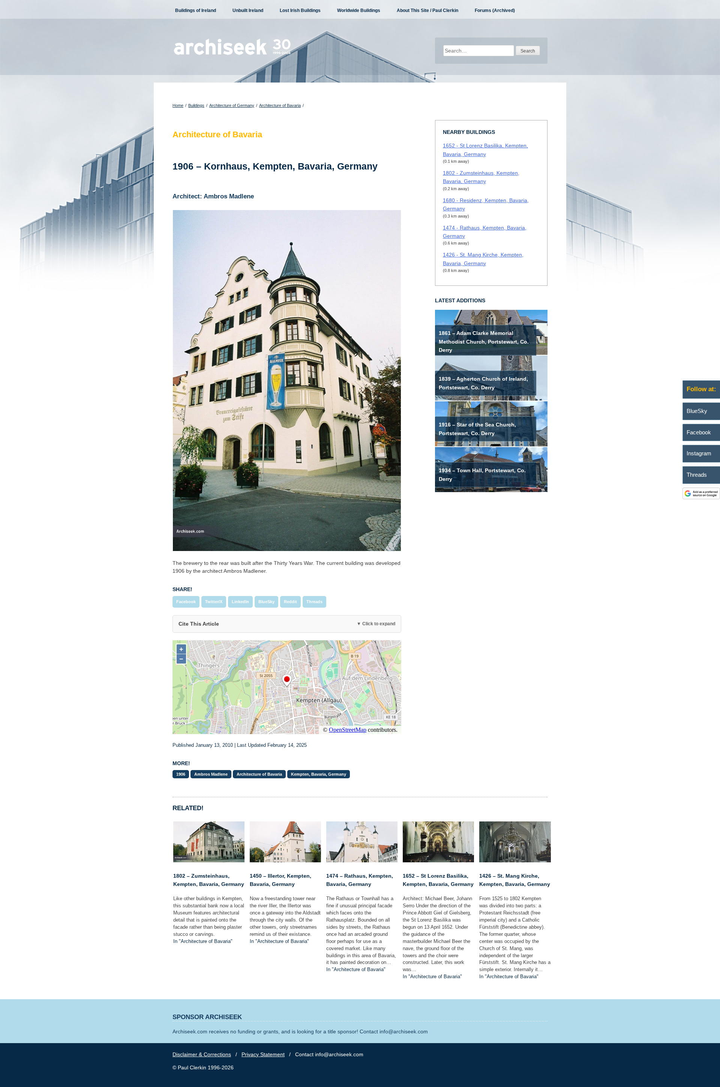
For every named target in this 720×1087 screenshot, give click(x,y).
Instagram (699, 453)
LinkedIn (240, 601)
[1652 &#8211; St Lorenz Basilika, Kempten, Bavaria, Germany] (438, 860)
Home (177, 105)
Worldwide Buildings (358, 10)
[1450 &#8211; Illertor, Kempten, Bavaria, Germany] (285, 860)
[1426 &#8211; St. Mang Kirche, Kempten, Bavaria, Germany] (514, 860)
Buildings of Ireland (195, 10)
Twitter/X (213, 601)
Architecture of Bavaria (280, 105)
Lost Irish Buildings (300, 10)
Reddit (290, 601)
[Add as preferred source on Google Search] (701, 497)
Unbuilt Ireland (247, 10)
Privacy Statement (263, 1054)
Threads (314, 601)
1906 (180, 774)
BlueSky (266, 601)
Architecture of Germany (231, 105)
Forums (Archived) (495, 10)
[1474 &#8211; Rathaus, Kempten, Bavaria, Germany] (362, 860)
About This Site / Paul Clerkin (427, 10)
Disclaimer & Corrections (201, 1054)
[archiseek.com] (232, 54)
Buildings (196, 105)
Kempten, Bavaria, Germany (318, 774)
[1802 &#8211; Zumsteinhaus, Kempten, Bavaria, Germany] (208, 860)
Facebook (186, 601)
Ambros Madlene (211, 774)
